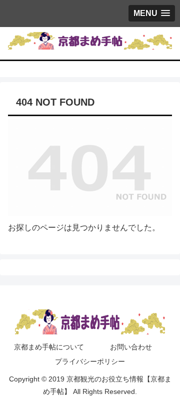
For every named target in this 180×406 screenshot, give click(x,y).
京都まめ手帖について (49, 347)
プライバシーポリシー (90, 361)
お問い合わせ (131, 347)
